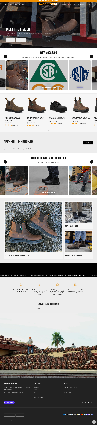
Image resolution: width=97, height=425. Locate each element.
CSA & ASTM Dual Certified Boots (16, 255)
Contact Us (36, 387)
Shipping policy (39, 419)
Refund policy (16, 419)
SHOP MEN (10, 40)
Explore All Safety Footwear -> (48, 162)
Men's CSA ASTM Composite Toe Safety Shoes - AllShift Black (57, 118)
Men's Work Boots (71, 226)
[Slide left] (45, 130)
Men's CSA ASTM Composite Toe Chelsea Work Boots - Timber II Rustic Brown (13, 119)
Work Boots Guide (38, 397)
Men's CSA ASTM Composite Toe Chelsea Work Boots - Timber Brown (81, 118)
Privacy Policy (67, 389)
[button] (5, 4)
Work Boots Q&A (38, 395)
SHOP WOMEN (21, 40)
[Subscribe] (59, 308)
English (19, 415)
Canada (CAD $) (9, 415)
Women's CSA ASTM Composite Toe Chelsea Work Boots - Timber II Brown (35, 119)
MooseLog (9, 420)
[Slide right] (51, 130)
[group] (17, 75)
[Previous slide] (5, 56)
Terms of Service (68, 392)
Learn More (88, 142)
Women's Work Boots (72, 255)
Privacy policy (23, 419)
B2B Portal (36, 389)
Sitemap (45, 419)
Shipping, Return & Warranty (71, 387)
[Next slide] (91, 56)
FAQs (35, 392)
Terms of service (31, 419)
